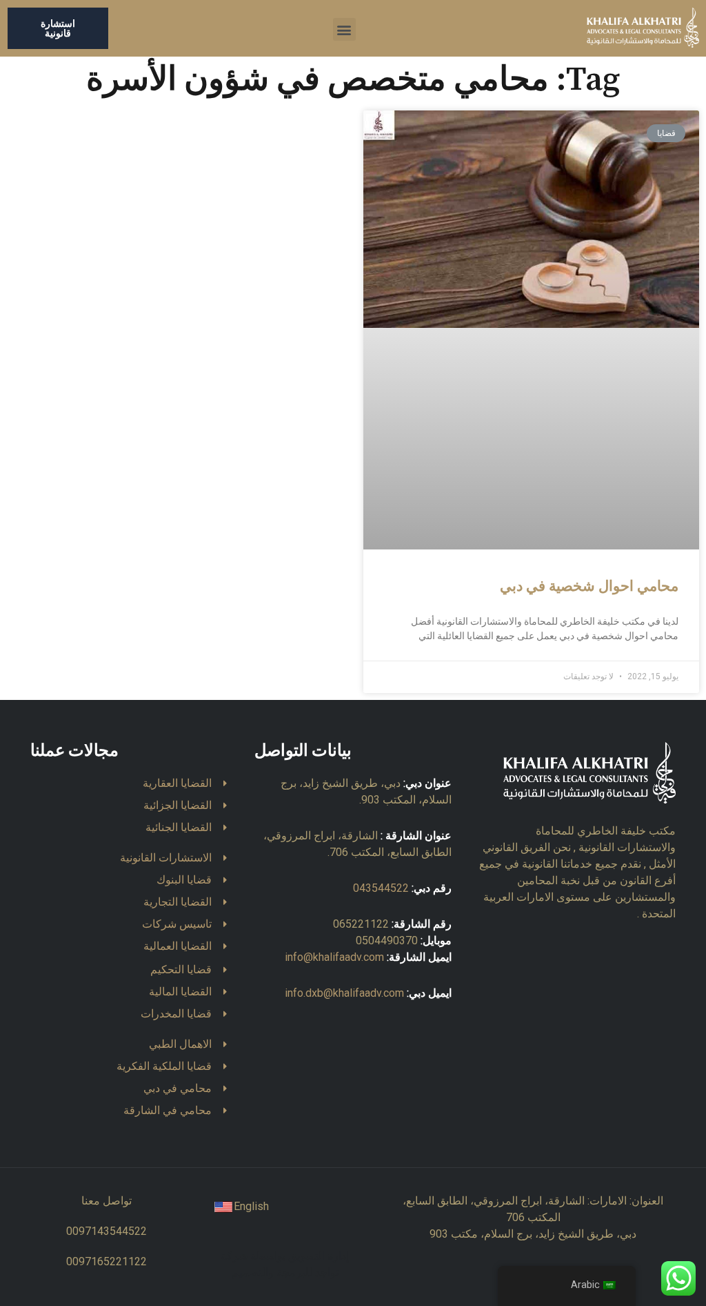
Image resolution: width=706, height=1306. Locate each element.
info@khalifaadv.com (334, 957)
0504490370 (387, 940)
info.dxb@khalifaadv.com (344, 993)
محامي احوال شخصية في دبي (589, 587)
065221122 (361, 923)
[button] (344, 29)
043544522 (381, 888)
